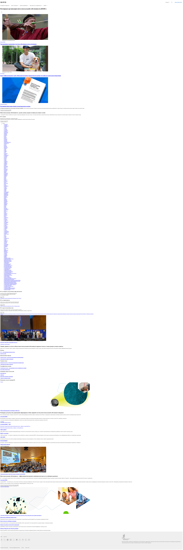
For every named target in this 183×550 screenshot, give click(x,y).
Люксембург (6, 192)
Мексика (5, 200)
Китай (5, 180)
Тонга (5, 235)
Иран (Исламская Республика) (9, 279)
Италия (5, 171)
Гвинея (5, 154)
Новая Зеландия (6, 262)
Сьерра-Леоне (6, 231)
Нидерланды (6, 209)
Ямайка (5, 256)
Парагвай (5, 215)
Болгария (5, 138)
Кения (5, 178)
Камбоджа (6, 174)
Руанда (5, 218)
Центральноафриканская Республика (10, 273)
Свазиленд (6, 222)
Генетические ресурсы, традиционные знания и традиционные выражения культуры (14, 313)
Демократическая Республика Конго (10, 278)
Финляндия (6, 245)
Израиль (5, 164)
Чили (5, 249)
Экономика (30, 313)
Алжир (5, 127)
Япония (5, 257)
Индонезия (6, 166)
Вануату (5, 145)
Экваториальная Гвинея (8, 275)
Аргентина (6, 130)
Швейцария (6, 250)
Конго (5, 182)
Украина (5, 241)
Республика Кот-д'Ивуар (8, 265)
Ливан (5, 189)
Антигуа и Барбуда (7, 276)
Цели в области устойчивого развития (87, 313)
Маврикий (6, 193)
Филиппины (6, 244)
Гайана (5, 150)
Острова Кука (6, 263)
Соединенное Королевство (8, 271)
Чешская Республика (7, 274)
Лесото (5, 187)
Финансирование (35, 313)
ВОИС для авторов (4, 433)
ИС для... (2, 304)
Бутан (5, 144)
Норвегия (5, 211)
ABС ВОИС (2, 437)
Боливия (5, 139)
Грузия (5, 159)
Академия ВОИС (3, 480)
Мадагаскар (6, 195)
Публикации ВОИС (3, 104)
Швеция (5, 251)
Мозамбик (6, 201)
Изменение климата (66, 313)
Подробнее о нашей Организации (6, 110)
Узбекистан (6, 240)
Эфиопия (5, 255)
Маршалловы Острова (7, 261)
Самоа (5, 221)
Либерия (5, 188)
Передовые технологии (4, 298)
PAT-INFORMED (3, 440)
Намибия (5, 204)
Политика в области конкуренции (75, 313)
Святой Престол (6, 269)
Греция (5, 158)
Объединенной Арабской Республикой (10, 283)
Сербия (5, 225)
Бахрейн (5, 134)
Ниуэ (5, 210)
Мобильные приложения (12, 298)
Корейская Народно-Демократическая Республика (12, 280)
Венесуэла (6, 147)
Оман (5, 212)
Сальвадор (6, 220)
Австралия (6, 124)
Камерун (5, 175)
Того (5, 234)
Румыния (5, 219)
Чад (4, 247)
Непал (5, 206)
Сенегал (5, 223)
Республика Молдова (7, 266)
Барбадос (5, 133)
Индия (5, 165)
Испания (5, 170)
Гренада (5, 157)
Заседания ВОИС (4, 416)
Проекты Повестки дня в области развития (9, 528)
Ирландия (5, 168)
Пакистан (5, 213)
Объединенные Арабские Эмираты (10, 284)
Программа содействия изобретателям (8, 517)
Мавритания (6, 194)
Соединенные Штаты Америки (9, 288)
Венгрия (5, 146)
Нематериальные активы (42, 313)
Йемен (5, 172)
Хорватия (5, 246)
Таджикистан (6, 232)
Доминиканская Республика (8, 258)
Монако (5, 202)
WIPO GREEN (3, 429)
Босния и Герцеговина (7, 277)
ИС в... (2, 297)
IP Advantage (2, 73)
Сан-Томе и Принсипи (8, 285)
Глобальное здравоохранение (58, 313)
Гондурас (5, 156)
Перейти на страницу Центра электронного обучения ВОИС (9, 485)
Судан (5, 229)
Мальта (5, 198)
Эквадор (5, 252)
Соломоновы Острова (7, 272)
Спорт (17, 298)
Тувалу (5, 236)
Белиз (5, 136)
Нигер (5, 207)
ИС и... (2, 312)
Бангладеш (6, 132)
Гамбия (5, 151)
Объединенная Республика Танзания (10, 282)
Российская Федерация (8, 267)
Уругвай (5, 242)
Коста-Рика (6, 183)
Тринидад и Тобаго (7, 289)
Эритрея (5, 253)
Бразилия (5, 141)
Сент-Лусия (6, 224)
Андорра (5, 129)
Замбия (5, 162)
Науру (5, 205)
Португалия (6, 217)
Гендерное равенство (49, 313)
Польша (5, 216)
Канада (5, 176)
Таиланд (5, 233)
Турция (5, 239)
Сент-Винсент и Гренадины (8, 286)
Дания (5, 160)
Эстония (5, 254)
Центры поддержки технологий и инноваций (9, 524)
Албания (5, 126)
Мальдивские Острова (7, 260)
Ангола (5, 128)
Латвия (5, 186)
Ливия (5, 190)
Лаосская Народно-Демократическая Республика (12, 281)
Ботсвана (5, 140)
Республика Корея (7, 264)
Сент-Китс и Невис (7, 287)
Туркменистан (6, 238)
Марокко (5, 199)
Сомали (5, 228)
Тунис (5, 237)
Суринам (5, 230)
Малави (5, 196)
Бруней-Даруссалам (7, 142)
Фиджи (5, 243)
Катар (5, 177)
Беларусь (5, 135)
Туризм (20, 298)
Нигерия (5, 208)
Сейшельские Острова (7, 270)
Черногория (6, 248)
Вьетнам (5, 148)
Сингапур (5, 226)
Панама (5, 214)
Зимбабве (5, 163)
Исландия (5, 169)
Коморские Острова (7, 259)
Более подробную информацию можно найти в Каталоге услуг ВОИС (83, 348)
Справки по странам (4, 121)
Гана (5, 152)
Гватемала (5, 153)
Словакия (5, 227)
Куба (5, 184)
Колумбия (5, 181)
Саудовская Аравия (7, 268)
